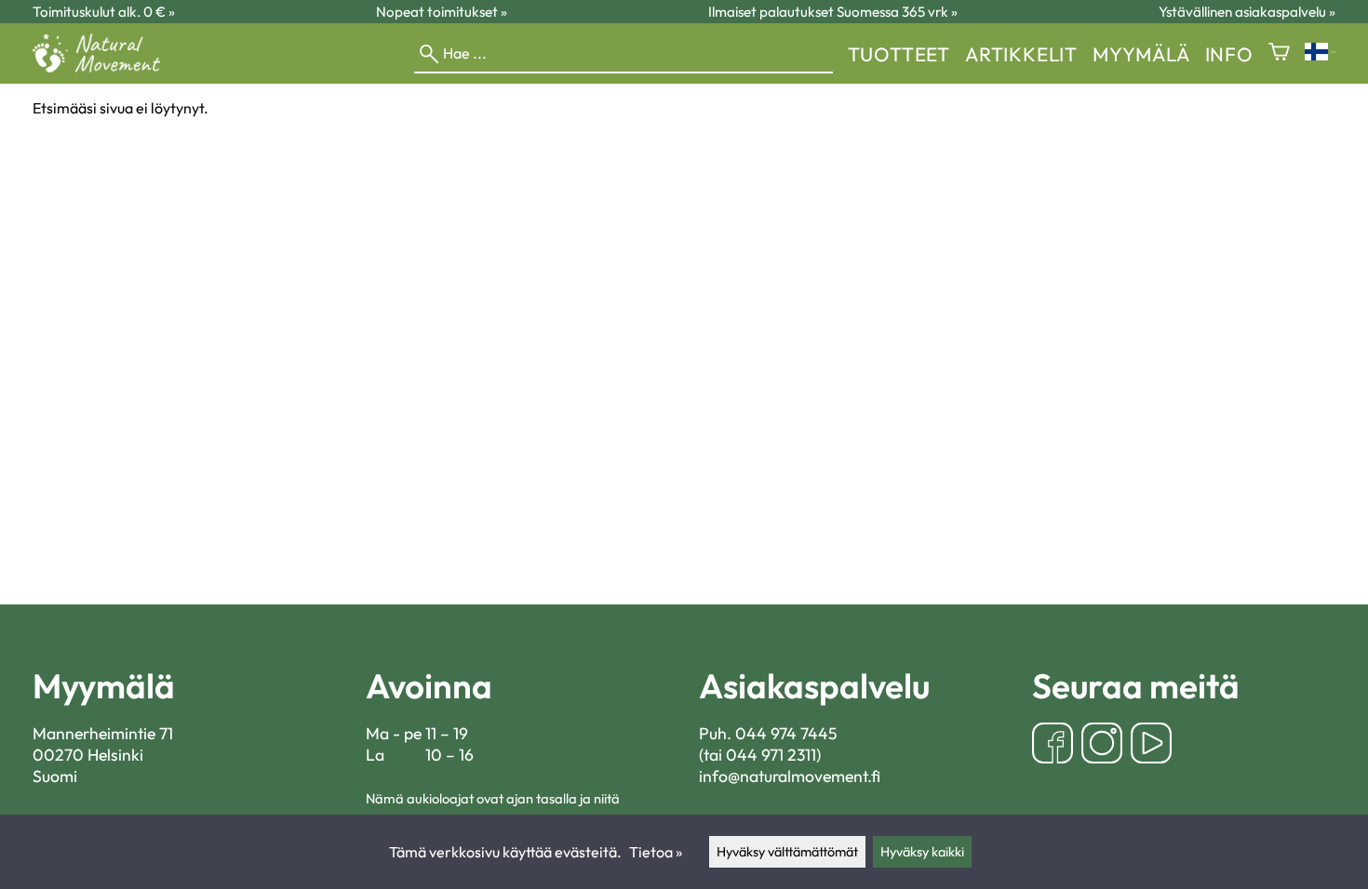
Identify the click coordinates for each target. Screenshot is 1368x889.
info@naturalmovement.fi (789, 776)
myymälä (1141, 54)
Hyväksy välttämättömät (787, 851)
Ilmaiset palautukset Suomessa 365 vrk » (833, 11)
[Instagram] (1101, 745)
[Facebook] (1052, 745)
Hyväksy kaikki (922, 851)
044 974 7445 (786, 733)
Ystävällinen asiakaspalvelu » (1247, 11)
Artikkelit (1021, 54)
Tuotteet (899, 54)
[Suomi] (1320, 53)
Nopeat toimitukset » (441, 11)
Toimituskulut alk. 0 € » (104, 11)
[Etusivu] (104, 67)
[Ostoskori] (1279, 53)
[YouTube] (1151, 745)
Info (1229, 54)
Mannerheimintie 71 (103, 733)
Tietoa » (655, 852)
